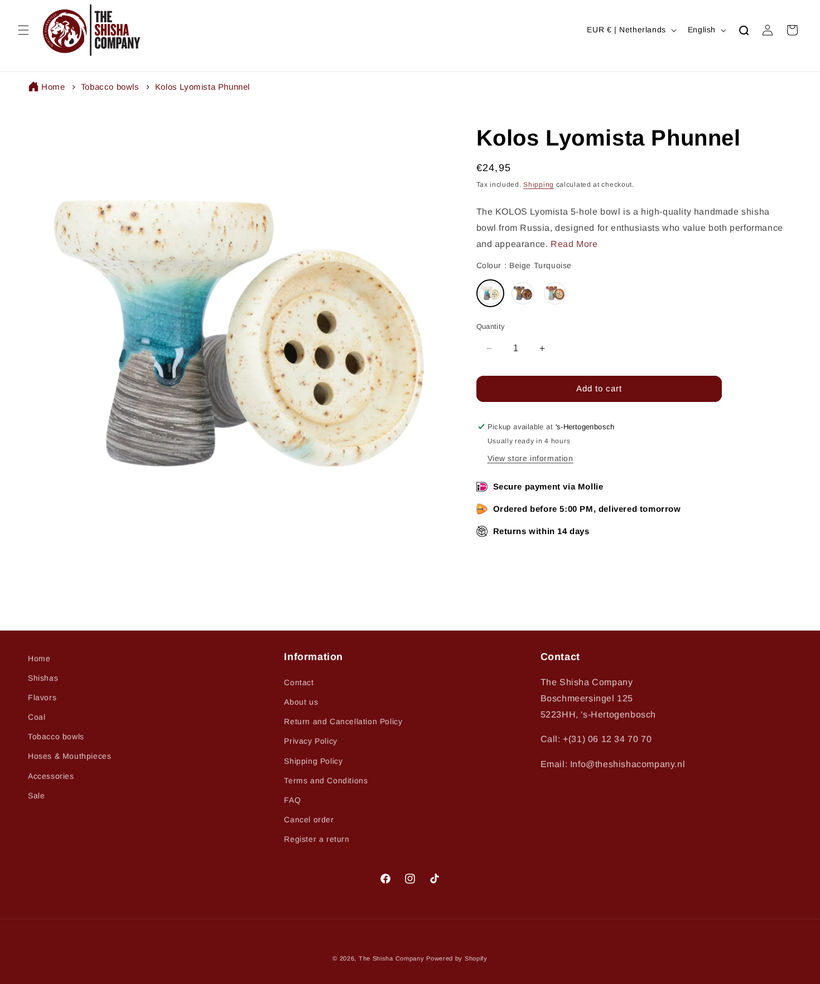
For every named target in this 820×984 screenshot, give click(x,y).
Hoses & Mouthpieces (69, 756)
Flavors (42, 697)
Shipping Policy (313, 761)
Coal (36, 716)
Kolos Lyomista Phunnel (202, 86)
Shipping (538, 184)
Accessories (51, 776)
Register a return (316, 839)
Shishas (43, 677)
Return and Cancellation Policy (343, 721)
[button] (23, 30)
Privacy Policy (310, 740)
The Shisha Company (392, 958)
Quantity (490, 326)
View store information (530, 458)
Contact (298, 682)
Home (53, 86)
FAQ (292, 800)
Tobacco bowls (110, 86)
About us (301, 701)
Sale (36, 795)
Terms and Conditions (326, 780)
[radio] (490, 293)
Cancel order (309, 819)
